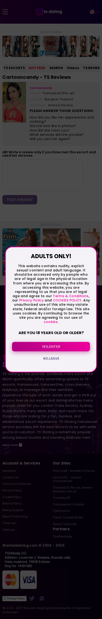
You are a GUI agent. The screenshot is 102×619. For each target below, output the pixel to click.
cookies (51, 321)
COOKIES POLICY (67, 300)
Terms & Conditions (70, 296)
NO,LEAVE (51, 358)
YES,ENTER (51, 347)
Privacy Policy (31, 300)
